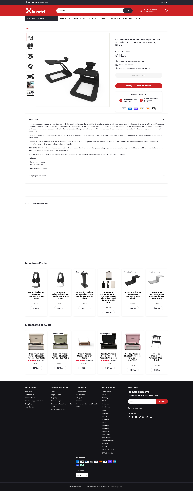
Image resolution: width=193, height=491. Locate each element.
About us (28, 392)
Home (27, 28)
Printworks (106, 435)
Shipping (28, 404)
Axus (104, 395)
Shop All (92, 19)
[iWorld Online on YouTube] (136, 417)
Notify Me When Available (138, 86)
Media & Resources (58, 409)
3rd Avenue (106, 392)
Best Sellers (79, 19)
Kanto (117, 51)
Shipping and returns (37, 176)
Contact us (29, 395)
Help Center (29, 407)
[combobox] (94, 10)
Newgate (105, 431)
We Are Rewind (108, 450)
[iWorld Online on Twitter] (140, 417)
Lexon (104, 422)
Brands (103, 19)
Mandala (105, 425)
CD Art (104, 401)
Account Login (56, 401)
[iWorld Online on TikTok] (147, 417)
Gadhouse (106, 407)
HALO (104, 410)
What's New (65, 19)
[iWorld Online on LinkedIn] (151, 417)
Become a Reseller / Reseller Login (125, 19)
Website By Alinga (117, 487)
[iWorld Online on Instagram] (129, 417)
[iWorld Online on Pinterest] (143, 417)
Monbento (106, 428)
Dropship (54, 398)
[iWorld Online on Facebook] (132, 417)
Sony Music (106, 438)
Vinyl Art (105, 447)
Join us (162, 401)
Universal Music (108, 441)
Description (33, 119)
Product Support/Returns (34, 401)
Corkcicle (105, 404)
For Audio (45, 325)
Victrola (105, 444)
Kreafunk (105, 419)
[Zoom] (72, 70)
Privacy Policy (30, 398)
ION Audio (105, 413)
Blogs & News (56, 395)
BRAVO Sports (107, 453)
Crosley (105, 398)
